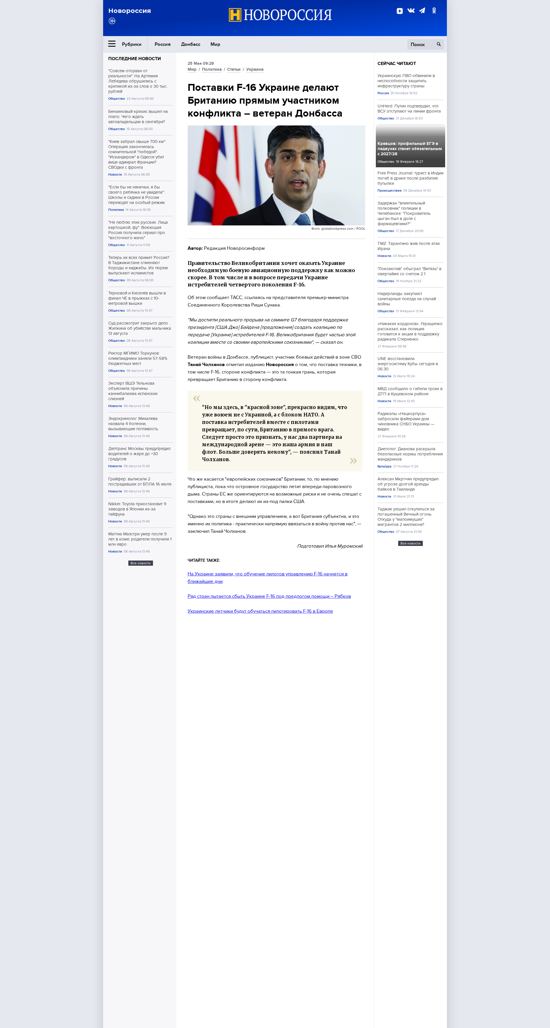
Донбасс (190, 44)
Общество (116, 99)
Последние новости (134, 58)
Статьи (234, 69)
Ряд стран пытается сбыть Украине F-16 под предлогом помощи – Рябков (269, 596)
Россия (163, 44)
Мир (215, 44)
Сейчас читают (397, 63)
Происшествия (390, 190)
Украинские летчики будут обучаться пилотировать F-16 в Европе (260, 611)
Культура (384, 466)
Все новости (141, 563)
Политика (116, 210)
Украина (255, 69)
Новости (115, 174)
